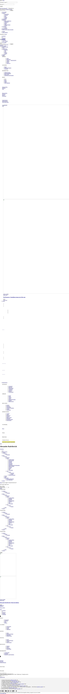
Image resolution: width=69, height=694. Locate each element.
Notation (10, 400)
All (2, 450)
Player (5, 80)
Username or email (3, 2)
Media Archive (11, 401)
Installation (10, 464)
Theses (10, 398)
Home (1, 482)
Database (8, 646)
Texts (7, 471)
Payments (3, 94)
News (3, 428)
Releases (7, 457)
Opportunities (8, 649)
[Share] (1, 675)
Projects (5, 48)
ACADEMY (4, 19)
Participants (6, 304)
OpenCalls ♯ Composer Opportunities (8, 441)
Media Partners (6, 317)
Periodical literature (12, 475)
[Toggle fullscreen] (2, 675)
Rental (5, 23)
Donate (5, 359)
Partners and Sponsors (8, 316)
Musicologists (11, 388)
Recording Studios (9, 419)
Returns (3, 95)
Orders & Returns (3, 662)
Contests (7, 413)
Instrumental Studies (12, 399)
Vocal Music (11, 470)
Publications (6, 21)
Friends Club (6, 318)
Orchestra (10, 467)
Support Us (8, 63)
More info (4, 693)
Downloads (4, 96)
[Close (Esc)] (0, 675)
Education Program (9, 640)
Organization (6, 14)
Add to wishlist (5, 294)
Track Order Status (5, 102)
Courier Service (4, 100)
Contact (5, 18)
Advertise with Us (7, 358)
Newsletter (6, 653)
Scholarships (8, 407)
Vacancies (6, 15)
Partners (5, 17)
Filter (1, 552)
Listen (5, 507)
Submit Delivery (5, 101)
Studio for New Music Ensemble (7, 29)
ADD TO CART (13, 680)
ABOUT (3, 13)
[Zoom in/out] (3, 675)
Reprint (10, 468)
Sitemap (1, 605)
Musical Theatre (11, 466)
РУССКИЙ (4, 12)
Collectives (10, 390)
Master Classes (9, 417)
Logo (5, 51)
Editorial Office (4, 87)
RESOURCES (4, 28)
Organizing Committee (8, 347)
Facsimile (10, 462)
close (3, 0)
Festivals (10, 391)
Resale (6, 74)
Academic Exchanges (10, 408)
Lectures (10, 310)
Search (12, 10)
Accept (1, 693)
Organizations (11, 392)
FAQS (3, 49)
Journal (5, 25)
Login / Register (5, 32)
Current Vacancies (7, 345)
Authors (5, 22)
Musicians (10, 387)
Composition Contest (7, 306)
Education (8, 648)
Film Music (11, 463)
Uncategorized (4, 451)
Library (7, 647)
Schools (7, 405)
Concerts (5, 303)
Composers (10, 386)
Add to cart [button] (5, 300)
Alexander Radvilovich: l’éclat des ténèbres (9, 602)
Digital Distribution (7, 73)
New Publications (9, 479)
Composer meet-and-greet (8, 305)
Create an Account (9, 9)
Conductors (11, 389)
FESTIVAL (4, 26)
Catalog (11, 60)
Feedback (3, 88)
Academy (3, 54)
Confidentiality (6, 652)
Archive (5, 27)
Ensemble (10, 461)
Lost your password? (3, 8)
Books (10, 396)
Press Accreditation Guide (8, 352)
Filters (1, 488)
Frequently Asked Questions (9, 654)
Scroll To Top (2, 677)
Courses (7, 627)
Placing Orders (4, 93)
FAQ (3, 106)
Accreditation (6, 351)
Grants (7, 414)
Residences (8, 415)
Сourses (5, 453)
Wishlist (3, 31)
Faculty (7, 628)
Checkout (1, 660)
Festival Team (6, 346)
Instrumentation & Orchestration (14, 465)
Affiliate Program (7, 24)
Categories (2, 449)
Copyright (6, 68)
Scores (10, 395)
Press (5, 16)
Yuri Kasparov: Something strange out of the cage (14, 297)
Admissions (8, 629)
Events (7, 639)
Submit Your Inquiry (7, 67)
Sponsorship (6, 357)
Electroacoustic (11, 460)
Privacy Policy (2, 607)
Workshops (8, 418)
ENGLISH (6, 44)
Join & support (8, 642)
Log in (1, 6)
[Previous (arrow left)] (0, 676)
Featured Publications (10, 478)
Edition (3, 55)
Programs (8, 406)
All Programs (8, 626)
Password (2, 4)
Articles (10, 397)
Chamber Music (11, 459)
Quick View (5, 295)
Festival (3, 480)
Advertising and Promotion (9, 75)
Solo (9, 469)
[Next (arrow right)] (1, 676)
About (3, 47)
